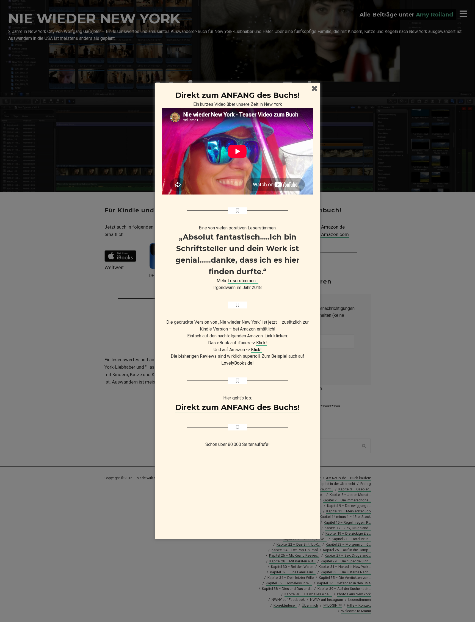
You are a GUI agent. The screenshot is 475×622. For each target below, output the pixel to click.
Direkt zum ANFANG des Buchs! (237, 95)
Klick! (261, 342)
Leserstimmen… (243, 280)
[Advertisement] (237, 496)
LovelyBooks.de (236, 363)
